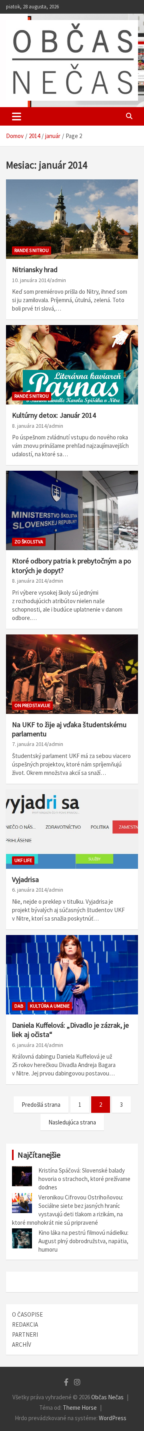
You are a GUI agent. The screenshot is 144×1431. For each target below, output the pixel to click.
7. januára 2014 (29, 744)
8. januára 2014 (29, 425)
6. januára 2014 (29, 889)
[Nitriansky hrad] (72, 219)
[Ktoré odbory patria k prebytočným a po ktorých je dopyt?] (72, 511)
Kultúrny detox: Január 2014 (54, 415)
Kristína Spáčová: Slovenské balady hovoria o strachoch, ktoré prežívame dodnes (84, 1179)
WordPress (112, 1418)
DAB (18, 1006)
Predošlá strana (41, 1104)
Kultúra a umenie (50, 1006)
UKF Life (23, 860)
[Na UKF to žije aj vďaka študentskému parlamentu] (72, 674)
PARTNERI (25, 1334)
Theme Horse (80, 1407)
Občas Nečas (107, 1397)
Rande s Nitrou (31, 250)
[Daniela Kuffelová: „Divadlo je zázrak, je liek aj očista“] (72, 974)
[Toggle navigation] (16, 116)
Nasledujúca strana (72, 1122)
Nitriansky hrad (35, 269)
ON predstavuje (32, 705)
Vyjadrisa (25, 879)
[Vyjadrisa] (72, 829)
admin (59, 280)
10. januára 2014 (31, 280)
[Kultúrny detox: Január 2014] (72, 365)
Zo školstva (28, 542)
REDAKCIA (25, 1324)
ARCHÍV (21, 1344)
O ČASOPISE (27, 1314)
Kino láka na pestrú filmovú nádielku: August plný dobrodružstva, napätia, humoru (83, 1241)
